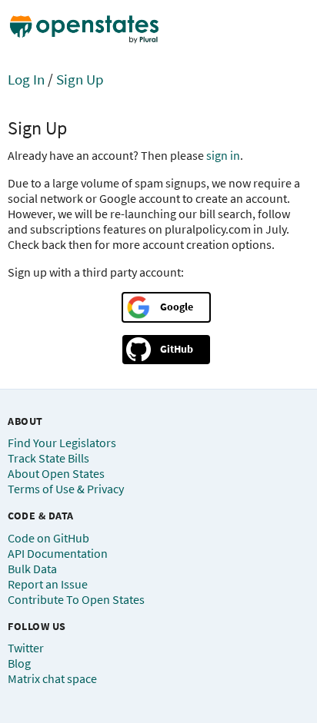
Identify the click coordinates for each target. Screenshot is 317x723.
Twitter (26, 647)
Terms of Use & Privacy (66, 488)
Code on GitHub (48, 538)
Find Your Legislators (62, 442)
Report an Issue (48, 584)
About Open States (56, 473)
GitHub (176, 349)
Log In (26, 79)
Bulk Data (32, 568)
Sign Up (80, 79)
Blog (19, 663)
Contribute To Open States (76, 599)
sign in (223, 155)
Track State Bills (48, 458)
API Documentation (58, 553)
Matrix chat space (52, 678)
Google (176, 306)
